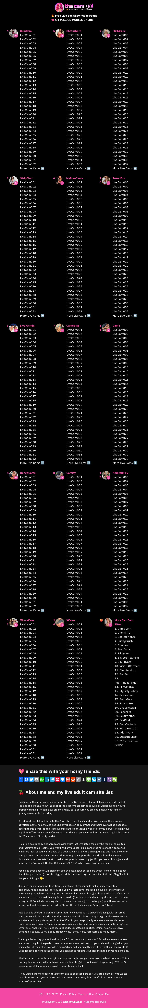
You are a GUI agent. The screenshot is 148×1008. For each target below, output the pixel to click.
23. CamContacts (126, 724)
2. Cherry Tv (122, 632)
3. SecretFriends (125, 637)
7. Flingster (122, 653)
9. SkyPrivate (123, 662)
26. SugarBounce (126, 736)
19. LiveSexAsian (125, 707)
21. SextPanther (125, 716)
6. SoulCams (123, 649)
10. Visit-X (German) (127, 666)
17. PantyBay (123, 699)
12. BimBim (122, 674)
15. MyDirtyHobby (126, 691)
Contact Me (102, 994)
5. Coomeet (122, 645)
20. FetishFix (123, 712)
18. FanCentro (124, 703)
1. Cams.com (123, 628)
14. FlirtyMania (124, 687)
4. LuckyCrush (124, 641)
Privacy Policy (68, 994)
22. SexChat (122, 720)
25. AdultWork (124, 732)
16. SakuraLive (124, 695)
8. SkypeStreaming (127, 657)
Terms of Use (86, 994)
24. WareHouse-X (126, 728)
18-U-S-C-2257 (48, 994)
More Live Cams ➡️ (32, 168)
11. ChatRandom (125, 670)
